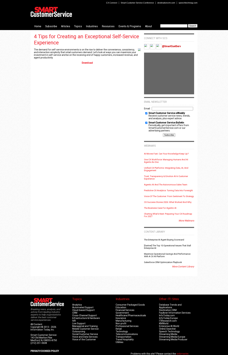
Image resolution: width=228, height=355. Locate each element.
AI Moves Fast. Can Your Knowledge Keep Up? (166, 153)
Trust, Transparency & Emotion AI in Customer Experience (166, 177)
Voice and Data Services (85, 336)
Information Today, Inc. (42, 329)
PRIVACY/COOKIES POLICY (45, 351)
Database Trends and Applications (170, 306)
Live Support (78, 323)
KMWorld (163, 323)
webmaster (182, 353)
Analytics (77, 304)
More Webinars (186, 220)
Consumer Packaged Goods (130, 304)
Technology (122, 331)
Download (87, 62)
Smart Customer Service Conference (137, 3)
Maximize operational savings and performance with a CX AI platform (167, 255)
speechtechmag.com (188, 3)
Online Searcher (167, 328)
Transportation (123, 336)
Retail (119, 328)
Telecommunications (127, 334)
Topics (78, 26)
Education (121, 307)
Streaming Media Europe (172, 336)
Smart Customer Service (51, 12)
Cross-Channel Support (84, 315)
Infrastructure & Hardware (86, 318)
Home (37, 26)
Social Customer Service (85, 334)
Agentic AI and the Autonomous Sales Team (165, 184)
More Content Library (183, 266)
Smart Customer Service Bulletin (166, 122)
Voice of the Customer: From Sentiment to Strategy (169, 196)
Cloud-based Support (83, 310)
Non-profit (121, 323)
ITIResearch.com (168, 320)
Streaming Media (168, 334)
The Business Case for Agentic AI (160, 208)
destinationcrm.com (166, 3)
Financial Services (125, 310)
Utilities (119, 342)
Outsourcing (78, 331)
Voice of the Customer (84, 339)
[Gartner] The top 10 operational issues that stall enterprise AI (167, 246)
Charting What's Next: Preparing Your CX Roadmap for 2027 (168, 215)
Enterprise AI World (169, 326)
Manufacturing (123, 320)
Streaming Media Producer (173, 339)
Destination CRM (168, 310)
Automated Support (82, 307)
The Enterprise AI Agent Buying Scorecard (164, 239)
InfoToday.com (167, 315)
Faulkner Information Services (175, 312)
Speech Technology (169, 331)
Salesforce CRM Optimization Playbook (163, 262)
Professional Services (127, 326)
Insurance (121, 318)
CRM (74, 312)
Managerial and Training (85, 326)
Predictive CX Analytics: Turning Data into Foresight (168, 190)
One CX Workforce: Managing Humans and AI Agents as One (166, 160)
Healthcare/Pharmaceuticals (131, 315)
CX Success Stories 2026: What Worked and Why (167, 202)
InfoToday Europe (168, 318)
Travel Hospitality (125, 339)
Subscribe (51, 26)
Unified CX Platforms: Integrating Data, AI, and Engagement (166, 169)
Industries (92, 26)
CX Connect (111, 3)
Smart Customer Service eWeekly (167, 113)
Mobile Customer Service (85, 328)
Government (122, 312)
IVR (74, 320)
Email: (147, 108)
